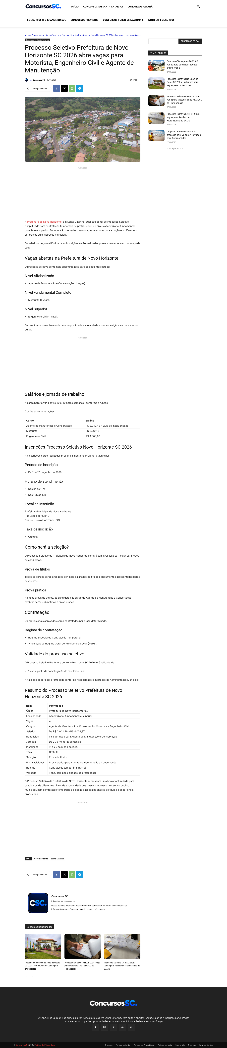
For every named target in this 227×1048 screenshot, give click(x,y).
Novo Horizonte (41, 858)
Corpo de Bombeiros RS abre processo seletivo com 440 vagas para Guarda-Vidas (184, 134)
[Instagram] (104, 1027)
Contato (109, 1045)
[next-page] (32, 977)
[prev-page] (27, 977)
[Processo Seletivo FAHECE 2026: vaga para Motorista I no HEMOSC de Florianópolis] (82, 946)
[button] (198, 6)
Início (75, 6)
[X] (64, 88)
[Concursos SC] (27, 80)
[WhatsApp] (72, 88)
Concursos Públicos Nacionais (123, 19)
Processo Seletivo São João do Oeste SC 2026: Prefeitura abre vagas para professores (42, 965)
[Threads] (131, 1027)
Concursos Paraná (140, 6)
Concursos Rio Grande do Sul (46, 19)
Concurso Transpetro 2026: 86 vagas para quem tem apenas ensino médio (182, 64)
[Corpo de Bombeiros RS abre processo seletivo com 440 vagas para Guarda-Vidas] (156, 135)
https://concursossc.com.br (63, 901)
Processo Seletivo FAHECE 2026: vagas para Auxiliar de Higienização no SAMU (122, 965)
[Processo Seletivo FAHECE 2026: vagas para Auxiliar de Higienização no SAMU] (122, 946)
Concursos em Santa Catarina (103, 6)
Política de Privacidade (144, 1045)
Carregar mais (174, 148)
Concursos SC (39, 80)
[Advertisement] (82, 193)
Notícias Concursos (161, 19)
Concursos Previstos (84, 19)
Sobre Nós (180, 1045)
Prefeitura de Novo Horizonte (44, 221)
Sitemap (192, 1045)
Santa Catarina (57, 858)
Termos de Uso (206, 1045)
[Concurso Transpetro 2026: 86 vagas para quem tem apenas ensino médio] (156, 65)
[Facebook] (56, 88)
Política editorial (123, 1045)
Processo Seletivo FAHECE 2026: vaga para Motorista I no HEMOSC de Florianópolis (82, 965)
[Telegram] (79, 88)
